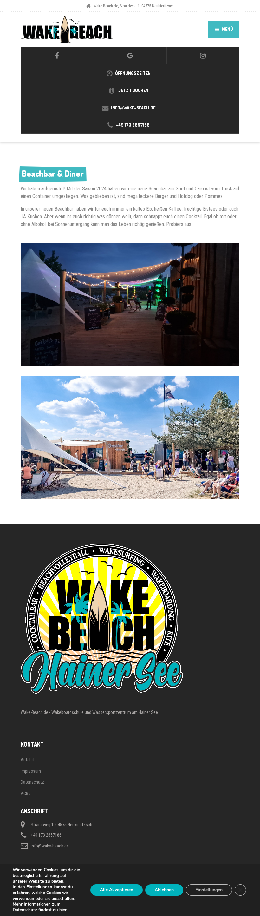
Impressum (31, 771)
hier (63, 910)
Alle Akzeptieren (116, 890)
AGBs (25, 793)
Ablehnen (164, 890)
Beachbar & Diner (53, 173)
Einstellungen (39, 887)
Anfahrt (28, 759)
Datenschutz (32, 782)
